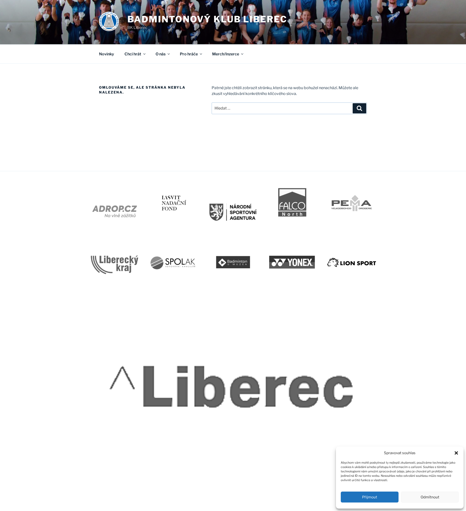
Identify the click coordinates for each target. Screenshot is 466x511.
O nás (161, 54)
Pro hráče (189, 54)
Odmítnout (430, 497)
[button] (456, 453)
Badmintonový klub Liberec (207, 19)
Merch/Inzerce (225, 54)
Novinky (106, 54)
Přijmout (369, 497)
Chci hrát (133, 54)
